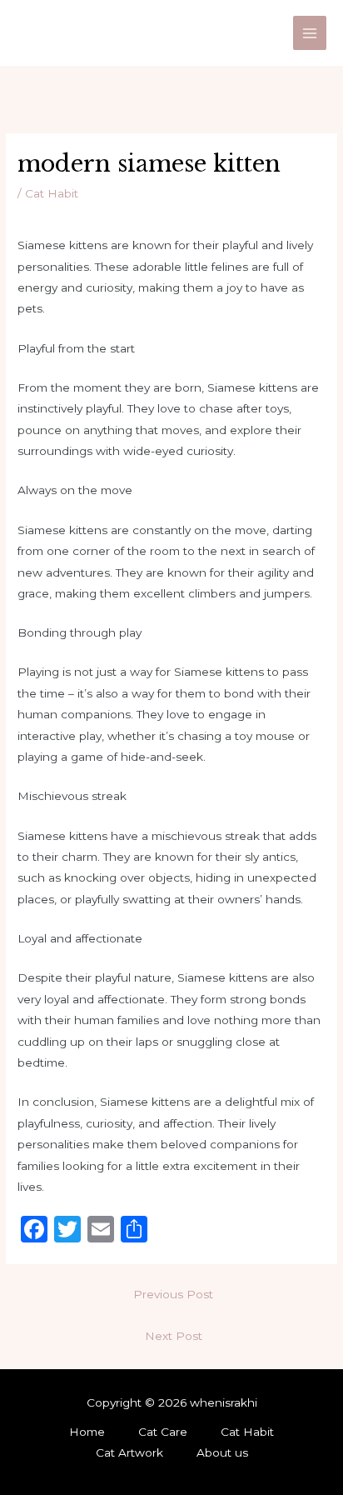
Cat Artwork (129, 1452)
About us (222, 1452)
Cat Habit (51, 193)
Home (87, 1431)
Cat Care (162, 1431)
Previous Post (173, 1294)
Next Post (173, 1335)
